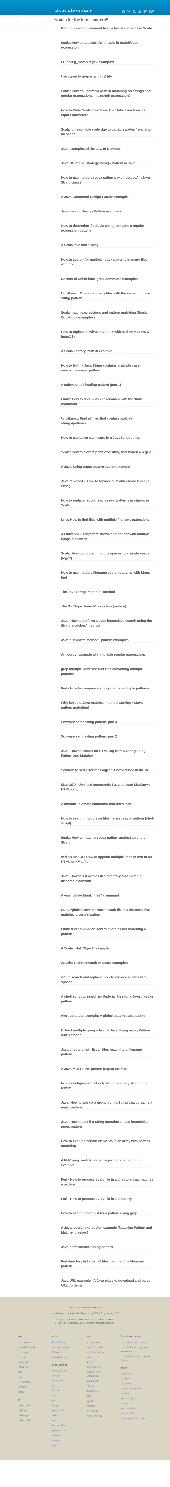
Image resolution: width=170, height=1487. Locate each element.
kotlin (21, 1391)
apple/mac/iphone (95, 1352)
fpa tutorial (92, 1380)
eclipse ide (23, 1367)
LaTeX (88, 1395)
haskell (55, 1390)
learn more (98, 1306)
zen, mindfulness (129, 1408)
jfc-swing (23, 1386)
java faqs (22, 1357)
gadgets (90, 1385)
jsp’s (20, 1376)
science (124, 1403)
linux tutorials (59, 1342)
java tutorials (24, 1342)
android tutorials (26, 1347)
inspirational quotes (131, 1388)
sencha (55, 1420)
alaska (89, 1400)
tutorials (56, 1352)
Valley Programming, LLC (106, 1313)
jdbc (20, 1371)
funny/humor (93, 1367)
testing (55, 1440)
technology (92, 1390)
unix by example (60, 1347)
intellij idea (23, 1362)
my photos (126, 1383)
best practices (59, 1425)
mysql (55, 1405)
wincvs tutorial (94, 1415)
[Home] (122, 11)
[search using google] (128, 11)
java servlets (24, 1381)
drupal (55, 1375)
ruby (54, 1415)
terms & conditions (96, 1347)
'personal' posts (129, 1398)
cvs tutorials (92, 1410)
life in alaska (127, 1413)
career (89, 1357)
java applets (24, 1352)
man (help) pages (61, 1357)
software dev (59, 1435)
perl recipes (24, 1415)
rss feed (125, 1378)
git (53, 1385)
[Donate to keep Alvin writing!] (151, 11)
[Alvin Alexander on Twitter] (144, 11)
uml (54, 1445)
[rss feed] (138, 11)
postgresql (57, 1410)
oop (54, 1395)
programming (59, 1430)
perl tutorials (24, 1405)
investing (125, 1393)
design (89, 1362)
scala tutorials (59, 1370)
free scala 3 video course (134, 1342)
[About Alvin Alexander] (133, 11)
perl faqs (22, 1410)
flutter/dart (57, 1380)
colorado (91, 1405)
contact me (126, 1373)
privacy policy (93, 1342)
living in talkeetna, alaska (134, 1418)
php (54, 1400)
